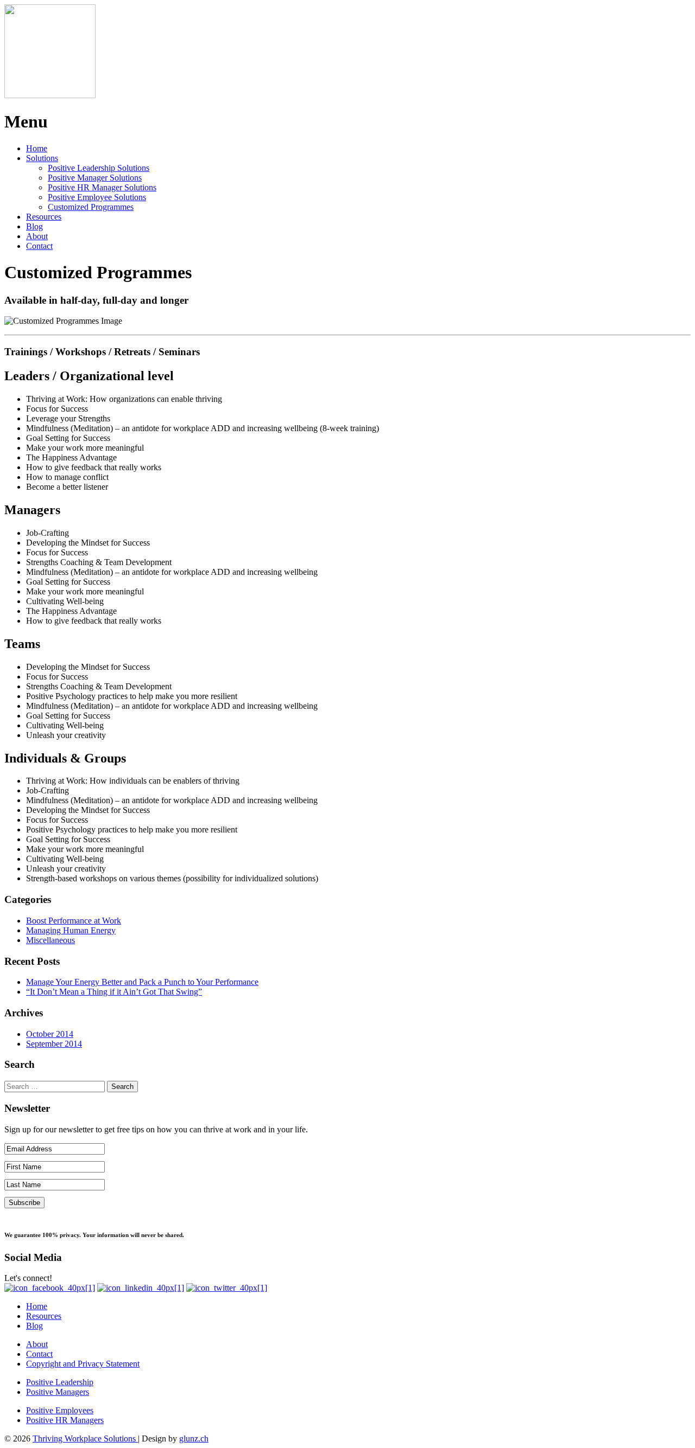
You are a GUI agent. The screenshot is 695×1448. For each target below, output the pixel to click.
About (37, 236)
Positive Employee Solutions (97, 197)
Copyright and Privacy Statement (83, 1363)
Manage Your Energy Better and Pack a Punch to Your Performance (142, 981)
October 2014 (49, 1034)
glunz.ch (193, 1438)
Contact (39, 246)
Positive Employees (59, 1410)
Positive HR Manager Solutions (102, 187)
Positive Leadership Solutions (98, 167)
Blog (34, 226)
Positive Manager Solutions (95, 177)
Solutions (42, 158)
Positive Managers (57, 1391)
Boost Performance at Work (73, 920)
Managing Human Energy (71, 930)
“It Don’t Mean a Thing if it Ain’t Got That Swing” (114, 991)
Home (36, 148)
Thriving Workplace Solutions (85, 1438)
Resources (43, 216)
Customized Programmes (91, 207)
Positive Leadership (59, 1382)
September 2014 (54, 1043)
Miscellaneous (50, 940)
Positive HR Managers (65, 1420)
